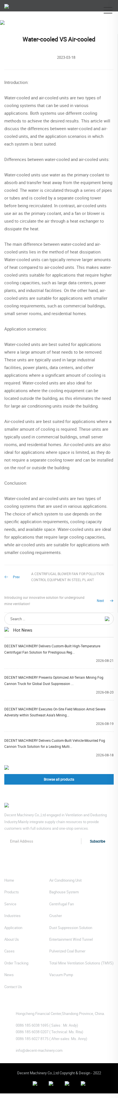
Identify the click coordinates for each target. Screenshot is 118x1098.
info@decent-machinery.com (39, 1050)
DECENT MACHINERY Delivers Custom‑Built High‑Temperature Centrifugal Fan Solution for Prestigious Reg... (52, 649)
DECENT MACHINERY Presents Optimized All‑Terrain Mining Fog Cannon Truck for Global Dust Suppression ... (53, 680)
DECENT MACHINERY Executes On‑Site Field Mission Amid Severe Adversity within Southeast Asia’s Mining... (54, 712)
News (28, 31)
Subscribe (97, 841)
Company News (55, 31)
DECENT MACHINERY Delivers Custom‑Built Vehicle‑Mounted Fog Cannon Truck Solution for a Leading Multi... (54, 743)
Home (9, 31)
